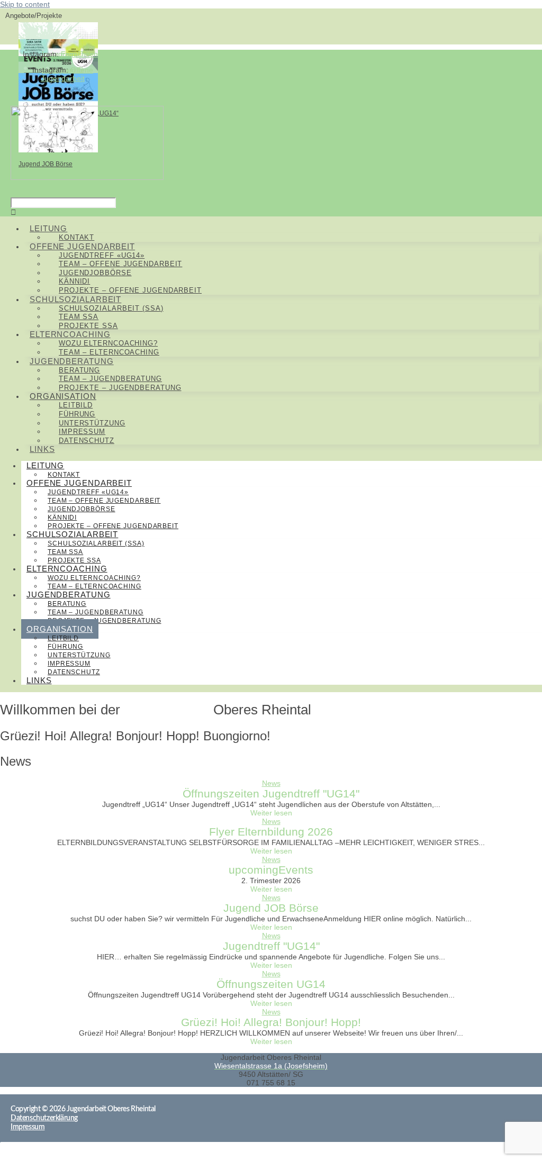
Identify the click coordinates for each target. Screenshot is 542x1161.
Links (42, 449)
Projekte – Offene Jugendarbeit (130, 290)
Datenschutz (86, 441)
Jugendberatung (68, 594)
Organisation (59, 628)
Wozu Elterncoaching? (94, 578)
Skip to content (25, 4)
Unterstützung (79, 655)
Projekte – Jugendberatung (120, 388)
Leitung (45, 465)
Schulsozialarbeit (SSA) (96, 543)
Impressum (69, 663)
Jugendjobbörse (81, 509)
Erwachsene (81, 54)
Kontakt (76, 237)
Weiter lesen (271, 813)
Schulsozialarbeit (72, 534)
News (271, 783)
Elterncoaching (66, 568)
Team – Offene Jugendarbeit (104, 500)
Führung (65, 646)
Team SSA (65, 552)
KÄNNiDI (62, 517)
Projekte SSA (88, 326)
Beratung (67, 603)
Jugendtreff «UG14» (88, 492)
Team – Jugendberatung (95, 612)
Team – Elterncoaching (109, 352)
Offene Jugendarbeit (67, 74)
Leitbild (63, 638)
